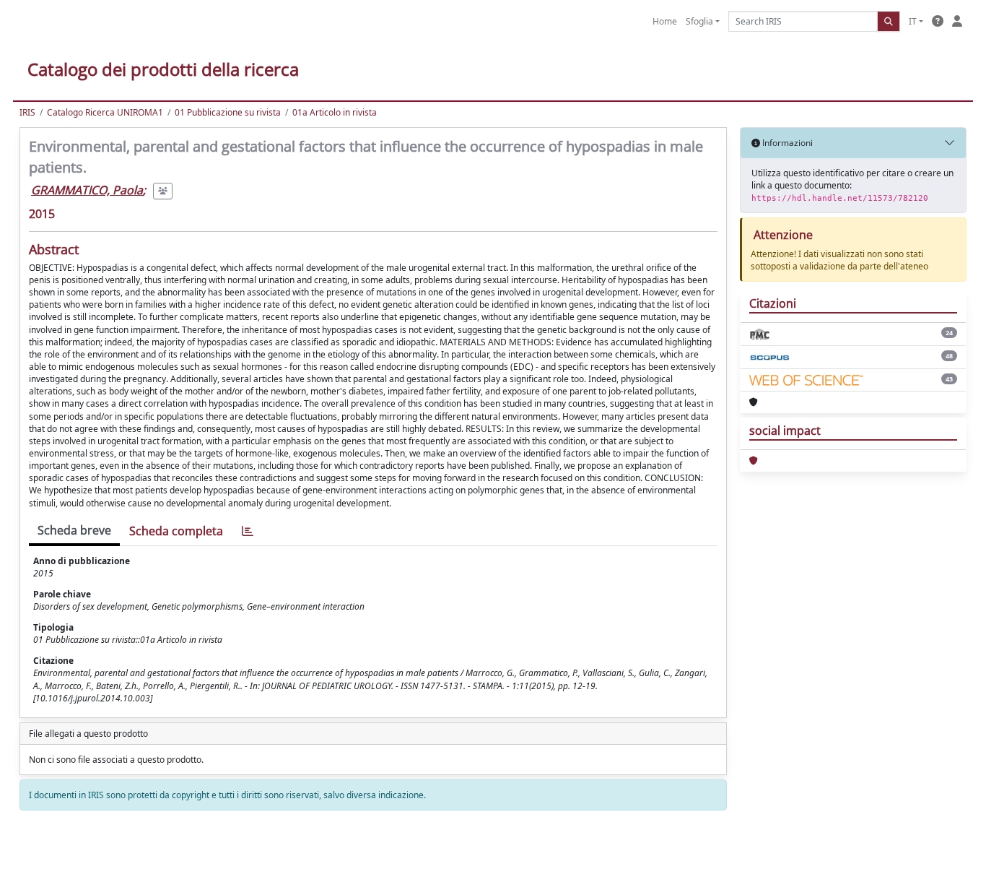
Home (665, 21)
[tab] (247, 531)
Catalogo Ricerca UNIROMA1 (105, 112)
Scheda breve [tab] (74, 530)
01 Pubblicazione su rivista (228, 112)
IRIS (27, 112)
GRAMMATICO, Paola (87, 190)
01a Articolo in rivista (334, 112)
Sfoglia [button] (699, 21)
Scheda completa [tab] (176, 531)
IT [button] (913, 21)
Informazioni (786, 143)
